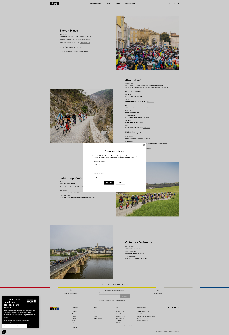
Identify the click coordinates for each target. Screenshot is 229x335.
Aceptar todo (33, 326)
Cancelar (120, 182)
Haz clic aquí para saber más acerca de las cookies (16, 320)
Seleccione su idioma (99, 173)
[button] (4, 332)
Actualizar (109, 182)
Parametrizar (20, 326)
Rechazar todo (8, 326)
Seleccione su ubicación (99, 161)
